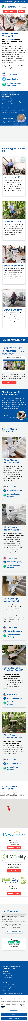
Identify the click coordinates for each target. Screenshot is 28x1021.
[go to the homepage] (8, 6)
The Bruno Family (8, 985)
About (5, 983)
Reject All (14, 1014)
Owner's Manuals (8, 989)
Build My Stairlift (9, 382)
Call (22, 11)
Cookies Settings (14, 1010)
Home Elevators (8, 977)
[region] (14, 1008)
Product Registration (9, 987)
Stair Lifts (6, 971)
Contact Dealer (14, 847)
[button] (9, 810)
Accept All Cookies (14, 1018)
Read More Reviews (14, 932)
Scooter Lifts (7, 973)
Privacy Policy (7, 991)
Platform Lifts (7, 975)
